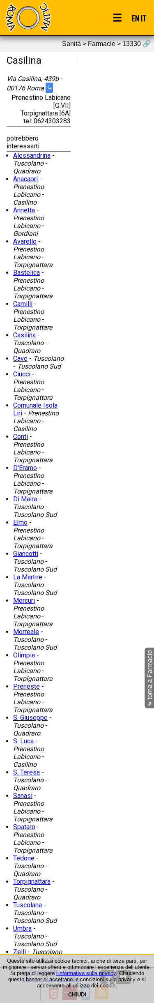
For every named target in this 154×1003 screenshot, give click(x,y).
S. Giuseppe (30, 718)
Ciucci (21, 374)
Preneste (26, 686)
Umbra (22, 928)
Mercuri (24, 600)
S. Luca (23, 741)
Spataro (24, 827)
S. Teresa (26, 772)
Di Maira (25, 499)
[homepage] (28, 17)
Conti (20, 436)
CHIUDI (77, 994)
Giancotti (25, 554)
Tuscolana (27, 905)
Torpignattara (32, 881)
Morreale (26, 632)
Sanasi (22, 796)
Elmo (20, 522)
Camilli (22, 304)
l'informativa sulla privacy (86, 973)
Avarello (25, 241)
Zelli (19, 952)
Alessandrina (32, 155)
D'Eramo (25, 468)
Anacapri (25, 179)
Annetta (24, 210)
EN (135, 17)
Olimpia (24, 655)
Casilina (24, 335)
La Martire (27, 577)
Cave (20, 358)
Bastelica (26, 273)
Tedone (23, 858)
